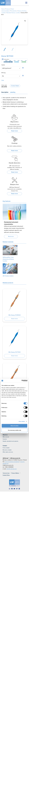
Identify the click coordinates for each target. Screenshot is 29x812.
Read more (14, 131)
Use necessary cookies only (14, 430)
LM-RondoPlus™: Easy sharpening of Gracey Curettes (8, 259)
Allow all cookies (14, 425)
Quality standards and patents (10, 441)
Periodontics (13, 11)
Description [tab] (4, 92)
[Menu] (26, 3)
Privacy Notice (15, 473)
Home (2, 9)
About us (5, 434)
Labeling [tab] (12, 92)
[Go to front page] (7, 2)
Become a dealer (7, 450)
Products (7, 9)
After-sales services (8, 452)
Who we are (6, 437)
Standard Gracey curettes (13, 12)
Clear (2, 80)
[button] (25, 21)
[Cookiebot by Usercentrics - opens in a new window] (21, 381)
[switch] (25, 407)
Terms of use (6, 473)
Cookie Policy (6, 475)
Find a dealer (6, 447)
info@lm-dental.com (11, 469)
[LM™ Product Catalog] (10, 268)
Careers (5, 439)
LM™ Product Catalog (8, 275)
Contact (5, 445)
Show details (22, 421)
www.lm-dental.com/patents (12, 461)
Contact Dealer (15, 85)
